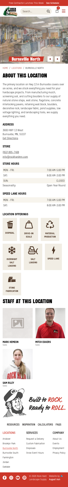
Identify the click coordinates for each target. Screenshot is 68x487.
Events (56, 443)
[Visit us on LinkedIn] (24, 478)
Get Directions (10, 138)
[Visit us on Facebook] (5, 478)
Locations (17, 67)
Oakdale (6, 466)
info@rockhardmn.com (15, 156)
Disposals (30, 448)
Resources (13, 424)
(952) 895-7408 (11, 152)
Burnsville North (10, 448)
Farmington (8, 457)
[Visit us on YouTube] (18, 478)
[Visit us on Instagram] (11, 478)
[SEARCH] (48, 11)
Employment (58, 448)
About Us (57, 438)
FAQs (58, 424)
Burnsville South (10, 452)
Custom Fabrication (35, 443)
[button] (50, 59)
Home (5, 67)
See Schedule (52, 2)
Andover (6, 438)
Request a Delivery (35, 438)
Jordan (6, 462)
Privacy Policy (59, 452)
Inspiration (28, 424)
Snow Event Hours (35, 452)
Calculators (45, 424)
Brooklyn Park (9, 443)
